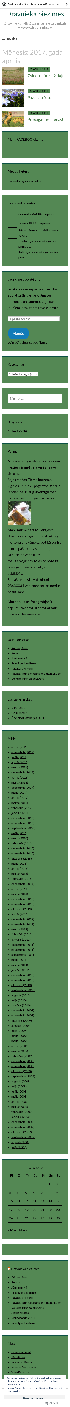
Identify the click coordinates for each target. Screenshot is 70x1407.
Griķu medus (19, 712)
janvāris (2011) (21, 970)
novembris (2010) (22, 980)
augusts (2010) (20, 995)
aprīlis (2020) (19, 747)
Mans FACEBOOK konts (25, 139)
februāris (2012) (21, 934)
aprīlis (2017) (19, 797)
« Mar (12, 1230)
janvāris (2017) (21, 813)
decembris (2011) (22, 944)
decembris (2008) (22, 1061)
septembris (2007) (23, 1137)
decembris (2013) (22, 899)
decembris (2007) (22, 1121)
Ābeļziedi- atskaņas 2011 (27, 718)
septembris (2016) (23, 828)
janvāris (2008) (21, 1116)
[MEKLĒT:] (35, 398)
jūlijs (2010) (19, 1000)
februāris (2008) (21, 1111)
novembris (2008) (22, 1066)
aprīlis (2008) (19, 1101)
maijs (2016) (19, 833)
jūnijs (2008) (19, 1091)
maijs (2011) (19, 959)
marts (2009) (19, 1051)
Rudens (16, 653)
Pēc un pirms (46, 214)
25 (18, 1218)
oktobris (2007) (21, 1132)
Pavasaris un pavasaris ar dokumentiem (36, 673)
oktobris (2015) (21, 858)
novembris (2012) (22, 924)
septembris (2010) (23, 990)
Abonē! (18, 333)
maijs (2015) (19, 863)
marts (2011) (19, 965)
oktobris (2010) (21, 985)
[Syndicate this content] (9, 1269)
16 (58, 1201)
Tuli (21, 252)
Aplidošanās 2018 (23, 1317)
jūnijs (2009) (19, 1035)
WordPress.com (21, 1372)
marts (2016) (19, 838)
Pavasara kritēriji (22, 668)
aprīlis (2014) (19, 889)
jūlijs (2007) (19, 1147)
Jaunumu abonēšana (24, 279)
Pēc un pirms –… (28, 230)
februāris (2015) (21, 878)
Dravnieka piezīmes (35, 14)
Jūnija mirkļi (19, 658)
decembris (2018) (22, 772)
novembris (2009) (22, 1015)
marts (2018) (19, 782)
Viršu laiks (18, 707)
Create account (21, 1352)
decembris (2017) (22, 787)
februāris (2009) (21, 1056)
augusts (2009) (20, 1025)
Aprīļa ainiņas (20, 1312)
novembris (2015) (22, 853)
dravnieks (24, 214)
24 (11, 1218)
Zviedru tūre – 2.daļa (46, 75)
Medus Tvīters (18, 171)
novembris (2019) (22, 752)
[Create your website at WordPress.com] (35, 4)
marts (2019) (19, 767)
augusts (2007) (20, 1142)
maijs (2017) (19, 792)
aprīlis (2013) (19, 914)
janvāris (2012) (21, 939)
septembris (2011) (23, 954)
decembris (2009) (22, 1010)
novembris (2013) (22, 904)
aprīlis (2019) (19, 762)
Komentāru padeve (23, 1367)
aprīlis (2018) (19, 777)
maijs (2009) (19, 1040)
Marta (22, 241)
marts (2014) (19, 894)
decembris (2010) (22, 975)
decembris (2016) (22, 818)
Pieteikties (18, 1357)
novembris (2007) (22, 1127)
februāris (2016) (21, 843)
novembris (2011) (22, 949)
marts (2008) (19, 1106)
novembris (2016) (22, 823)
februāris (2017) (21, 808)
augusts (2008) (20, 1081)
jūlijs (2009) (19, 1030)
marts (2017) (19, 802)
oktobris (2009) (21, 1020)
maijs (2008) (19, 1096)
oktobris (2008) (21, 1071)
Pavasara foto (39, 97)
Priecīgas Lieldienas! (45, 119)
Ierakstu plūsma (21, 1362)
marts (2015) (19, 873)
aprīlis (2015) (19, 868)
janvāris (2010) (21, 1005)
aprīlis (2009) (19, 1046)
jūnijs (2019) (19, 757)
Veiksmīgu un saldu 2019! (27, 678)
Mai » (23, 1230)
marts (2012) (19, 929)
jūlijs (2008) (19, 1086)
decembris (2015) (22, 848)
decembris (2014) (22, 884)
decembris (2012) (22, 919)
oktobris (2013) (21, 909)
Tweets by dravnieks (24, 181)
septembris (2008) (23, 1076)
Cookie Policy (13, 1391)
